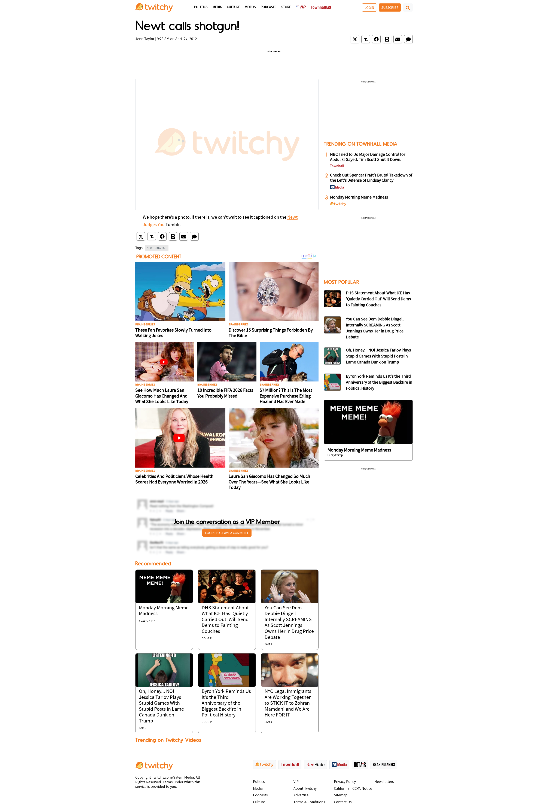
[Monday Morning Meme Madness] (164, 586)
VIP (296, 782)
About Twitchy (305, 789)
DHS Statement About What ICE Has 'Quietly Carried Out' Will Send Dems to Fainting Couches (225, 620)
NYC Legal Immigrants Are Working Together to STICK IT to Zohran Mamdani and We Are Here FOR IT (288, 703)
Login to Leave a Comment (227, 533)
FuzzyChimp (147, 620)
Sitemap (340, 795)
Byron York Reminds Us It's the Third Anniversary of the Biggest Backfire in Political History (226, 703)
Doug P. (207, 638)
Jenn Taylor (144, 39)
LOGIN (369, 7)
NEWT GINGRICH (157, 248)
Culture (233, 7)
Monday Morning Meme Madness (359, 197)
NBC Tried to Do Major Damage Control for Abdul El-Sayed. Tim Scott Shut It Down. (367, 157)
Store (286, 7)
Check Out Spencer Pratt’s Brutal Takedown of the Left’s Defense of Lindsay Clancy (371, 178)
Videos (250, 7)
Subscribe (389, 7)
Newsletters (384, 782)
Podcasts (268, 7)
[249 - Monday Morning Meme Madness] (368, 421)
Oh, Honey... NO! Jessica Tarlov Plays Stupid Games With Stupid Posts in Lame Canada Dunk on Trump (378, 356)
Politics (200, 7)
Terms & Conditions (309, 802)
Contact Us (343, 802)
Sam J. (269, 644)
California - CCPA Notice (353, 789)
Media (217, 7)
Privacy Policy (345, 782)
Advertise (300, 795)
